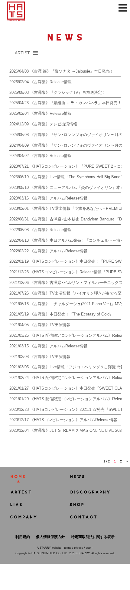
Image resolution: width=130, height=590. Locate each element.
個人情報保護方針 (50, 537)
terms (67, 547)
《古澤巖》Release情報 (51, 82)
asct (88, 547)
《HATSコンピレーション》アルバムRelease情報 (73, 420)
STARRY (45, 547)
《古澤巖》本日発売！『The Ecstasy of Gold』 (71, 314)
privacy (78, 547)
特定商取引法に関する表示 (93, 537)
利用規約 (22, 537)
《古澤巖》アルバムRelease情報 (58, 198)
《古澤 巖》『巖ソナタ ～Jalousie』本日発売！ (72, 71)
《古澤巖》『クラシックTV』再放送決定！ (68, 92)
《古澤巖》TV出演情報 (50, 324)
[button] (22, 53)
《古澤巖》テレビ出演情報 (53, 124)
